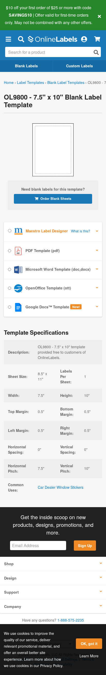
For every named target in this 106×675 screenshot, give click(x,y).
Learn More (89, 655)
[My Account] (83, 39)
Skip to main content (18, 18)
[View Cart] (97, 39)
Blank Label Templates (65, 82)
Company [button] (12, 606)
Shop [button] (9, 563)
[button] (8, 39)
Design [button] (10, 578)
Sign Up (85, 545)
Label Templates (30, 82)
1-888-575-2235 (70, 620)
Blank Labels (26, 65)
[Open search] (96, 52)
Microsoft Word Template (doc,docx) (57, 268)
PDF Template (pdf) (42, 250)
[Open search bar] (21, 39)
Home (9, 82)
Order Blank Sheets (55, 198)
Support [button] (11, 592)
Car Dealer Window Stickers (60, 487)
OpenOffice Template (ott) (47, 287)
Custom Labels (79, 65)
